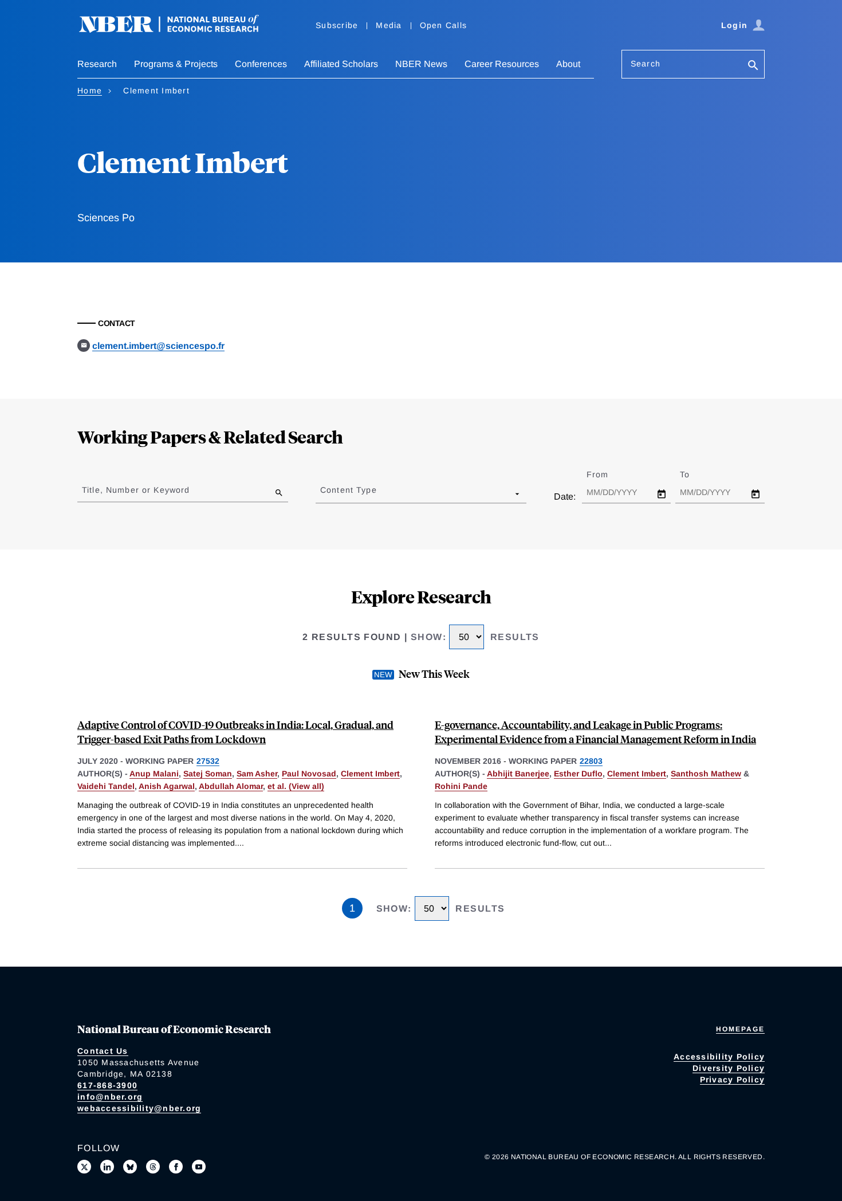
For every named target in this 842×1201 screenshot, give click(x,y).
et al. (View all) (295, 786)
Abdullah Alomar (231, 786)
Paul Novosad (309, 773)
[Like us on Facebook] (176, 1166)
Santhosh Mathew (706, 773)
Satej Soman (207, 773)
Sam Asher (257, 773)
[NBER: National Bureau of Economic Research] (178, 30)
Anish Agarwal (167, 786)
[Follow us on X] (84, 1166)
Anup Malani (154, 773)
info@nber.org (110, 1096)
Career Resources (502, 64)
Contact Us (102, 1050)
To (695, 474)
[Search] (753, 66)
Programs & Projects (176, 64)
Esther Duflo (578, 773)
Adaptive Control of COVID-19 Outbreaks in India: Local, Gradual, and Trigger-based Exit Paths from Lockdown (235, 731)
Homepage (740, 1029)
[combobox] (322, 493)
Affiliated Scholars (341, 64)
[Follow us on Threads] (153, 1166)
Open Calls (443, 25)
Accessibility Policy (719, 1056)
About (568, 64)
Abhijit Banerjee (518, 773)
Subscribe (337, 25)
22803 (591, 761)
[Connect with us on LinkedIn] (107, 1166)
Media (389, 25)
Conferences (261, 64)
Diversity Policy (729, 1068)
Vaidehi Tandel (106, 786)
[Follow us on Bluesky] (130, 1166)
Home (89, 90)
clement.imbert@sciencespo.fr (158, 346)
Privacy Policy (732, 1079)
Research (97, 64)
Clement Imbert (370, 773)
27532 (207, 761)
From (607, 474)
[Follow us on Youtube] (199, 1166)
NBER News (421, 64)
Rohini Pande (461, 786)
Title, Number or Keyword (136, 489)
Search (645, 64)
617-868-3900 (107, 1085)
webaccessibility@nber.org (139, 1108)
